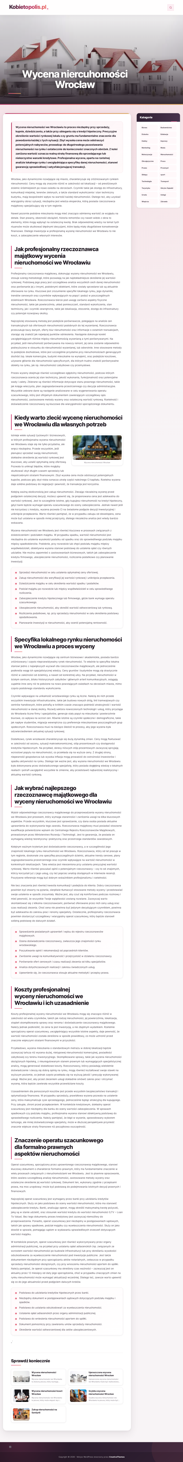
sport (163, 175)
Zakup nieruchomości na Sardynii (44, 1411)
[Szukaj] (170, 7)
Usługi (163, 195)
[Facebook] (10, 1447)
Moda (163, 148)
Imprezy (164, 141)
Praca (163, 161)
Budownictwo (166, 127)
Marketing (146, 148)
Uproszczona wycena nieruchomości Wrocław (101, 1374)
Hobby (144, 141)
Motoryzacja (147, 154)
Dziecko (145, 134)
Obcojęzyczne (148, 161)
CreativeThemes (117, 1457)
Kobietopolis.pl (27, 7)
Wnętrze (145, 201)
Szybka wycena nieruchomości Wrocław (101, 1392)
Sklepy (144, 175)
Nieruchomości (167, 154)
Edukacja (164, 134)
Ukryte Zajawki (167, 188)
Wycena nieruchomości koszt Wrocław (47, 1392)
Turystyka (146, 188)
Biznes (144, 127)
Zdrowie (164, 201)
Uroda (144, 195)
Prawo (144, 168)
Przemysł (164, 168)
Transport (165, 181)
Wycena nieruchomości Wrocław (44, 1374)
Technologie (147, 181)
